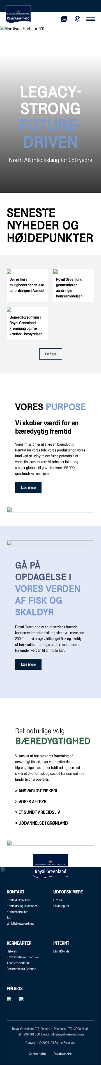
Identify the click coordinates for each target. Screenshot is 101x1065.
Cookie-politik (37, 1053)
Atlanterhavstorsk (18, 963)
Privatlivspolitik (63, 1053)
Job (9, 917)
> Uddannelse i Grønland (41, 823)
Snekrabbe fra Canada (21, 968)
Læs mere (28, 487)
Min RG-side (61, 951)
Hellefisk (12, 951)
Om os (57, 900)
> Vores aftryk (31, 801)
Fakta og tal (61, 905)
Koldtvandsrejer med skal (23, 957)
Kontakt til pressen (19, 900)
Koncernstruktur (17, 911)
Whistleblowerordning (21, 923)
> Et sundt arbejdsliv (37, 812)
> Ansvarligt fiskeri (36, 791)
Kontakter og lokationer (22, 905)
